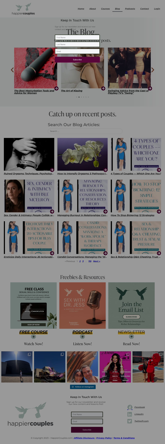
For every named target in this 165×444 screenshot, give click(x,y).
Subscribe (77, 60)
